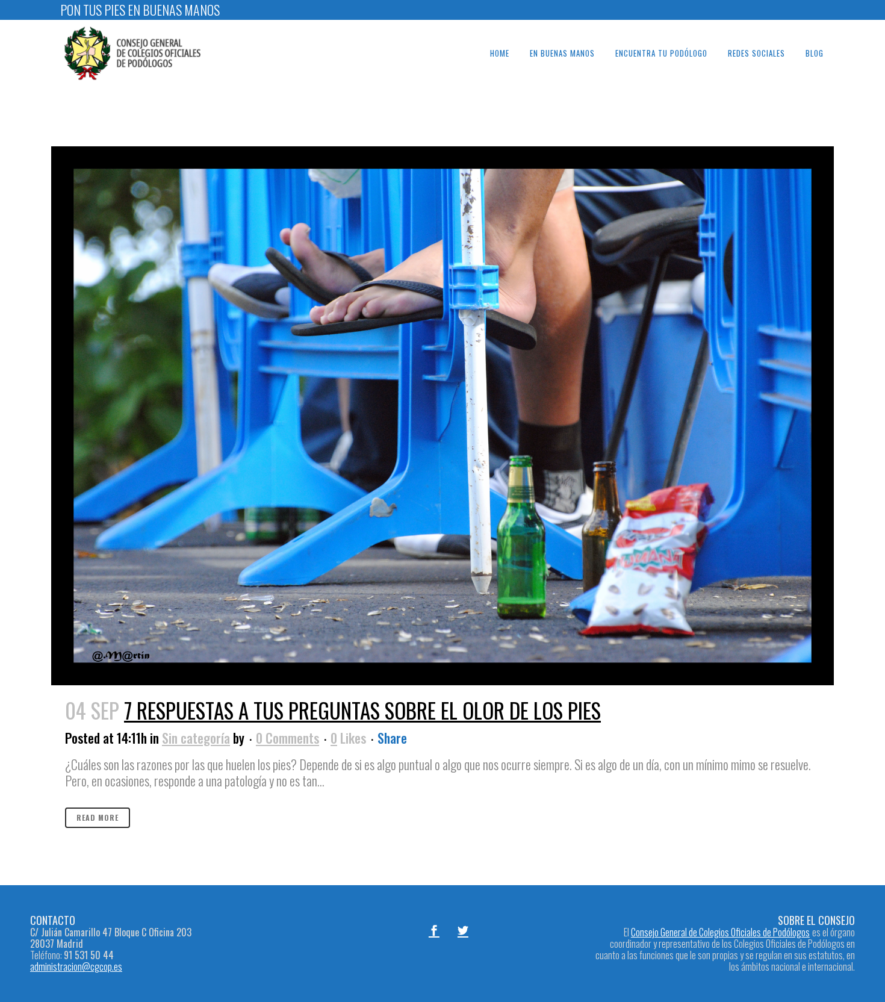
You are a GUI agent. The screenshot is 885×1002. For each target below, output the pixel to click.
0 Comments (287, 737)
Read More (97, 817)
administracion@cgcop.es (76, 966)
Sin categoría (196, 737)
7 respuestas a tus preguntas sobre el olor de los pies (362, 710)
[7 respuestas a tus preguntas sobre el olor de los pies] (442, 415)
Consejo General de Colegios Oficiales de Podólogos (720, 932)
